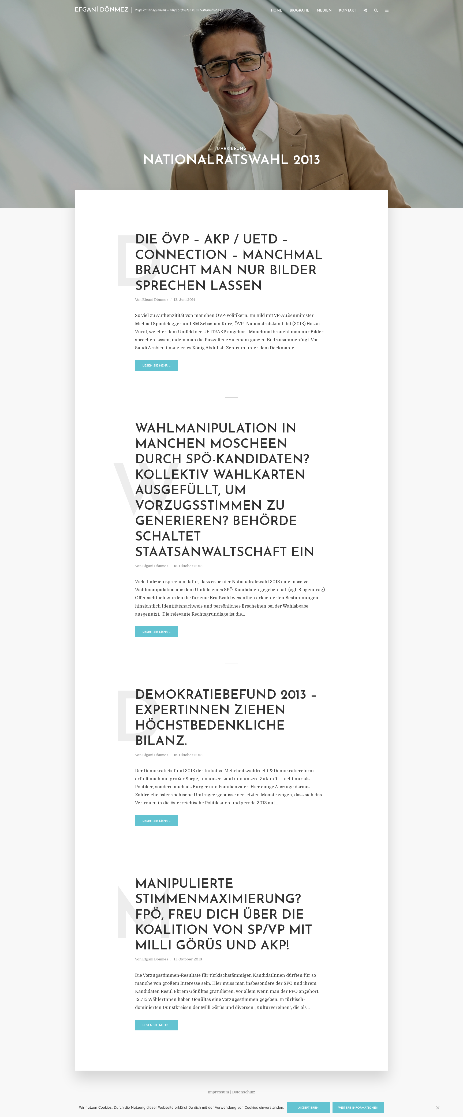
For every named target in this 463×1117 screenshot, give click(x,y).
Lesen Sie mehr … (156, 365)
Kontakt (347, 10)
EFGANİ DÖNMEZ (102, 10)
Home (276, 10)
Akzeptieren (308, 1108)
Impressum (218, 1092)
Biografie (299, 10)
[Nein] (437, 1107)
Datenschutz (243, 1092)
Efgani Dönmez (155, 300)
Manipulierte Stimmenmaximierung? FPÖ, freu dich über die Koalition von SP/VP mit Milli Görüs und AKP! (223, 915)
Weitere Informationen (358, 1108)
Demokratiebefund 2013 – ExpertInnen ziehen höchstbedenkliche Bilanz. (226, 718)
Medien (324, 10)
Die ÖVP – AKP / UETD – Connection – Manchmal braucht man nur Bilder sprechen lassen (229, 263)
